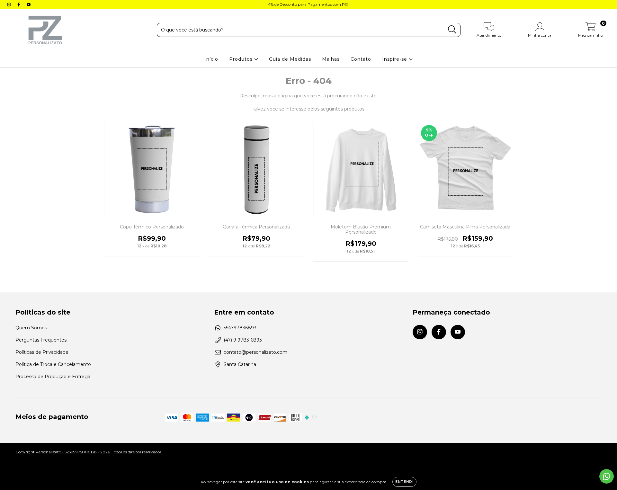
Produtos (241, 59)
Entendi (404, 482)
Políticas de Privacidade (41, 352)
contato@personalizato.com (255, 352)
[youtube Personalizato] (28, 4)
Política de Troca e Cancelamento (53, 364)
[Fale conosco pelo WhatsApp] (606, 476)
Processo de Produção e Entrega (52, 376)
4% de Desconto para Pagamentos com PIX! (308, 4)
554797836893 (240, 328)
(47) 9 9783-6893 (243, 340)
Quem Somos (31, 328)
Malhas (331, 59)
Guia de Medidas (290, 59)
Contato (361, 59)
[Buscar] (452, 29)
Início (211, 59)
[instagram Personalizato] (9, 4)
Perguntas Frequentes (41, 340)
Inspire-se (395, 59)
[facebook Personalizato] (19, 4)
